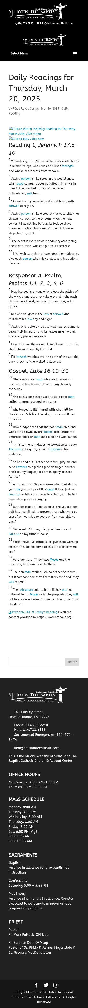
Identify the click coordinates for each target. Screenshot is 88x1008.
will (11, 582)
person (25, 178)
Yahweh (14, 206)
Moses (54, 559)
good (20, 183)
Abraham (15, 449)
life (18, 489)
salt (29, 193)
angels (48, 432)
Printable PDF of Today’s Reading (34, 612)
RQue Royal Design (26, 108)
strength (68, 166)
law (46, 314)
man (40, 379)
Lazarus (54, 449)
